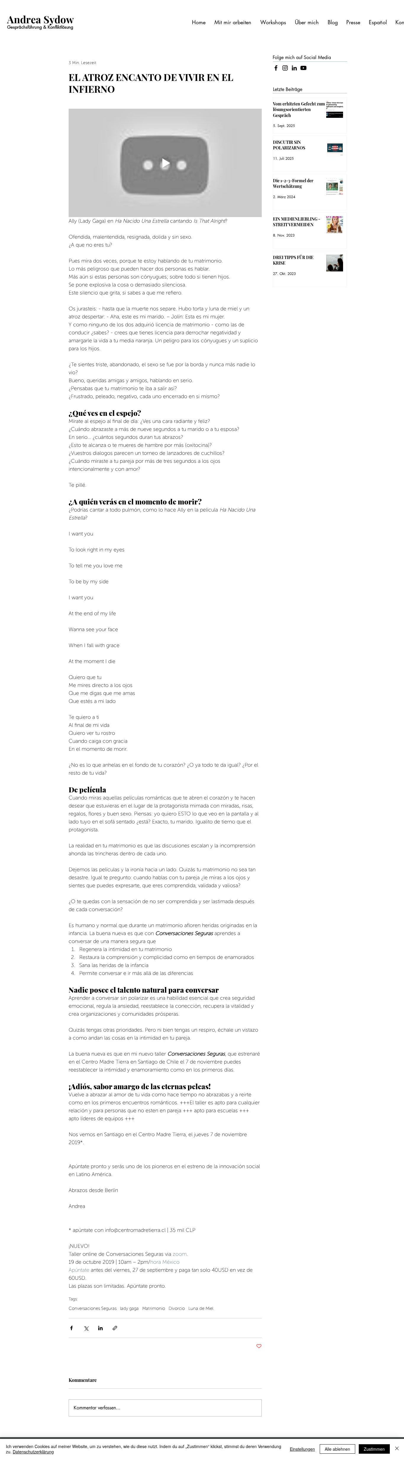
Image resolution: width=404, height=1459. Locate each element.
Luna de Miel (200, 1308)
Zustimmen (374, 1449)
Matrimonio (153, 1308)
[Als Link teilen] (115, 1328)
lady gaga (129, 1308)
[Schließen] (396, 1449)
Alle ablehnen (337, 1449)
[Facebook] (275, 67)
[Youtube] (303, 67)
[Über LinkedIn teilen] (100, 1328)
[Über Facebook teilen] (71, 1328)
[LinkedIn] (294, 67)
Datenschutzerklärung (33, 1452)
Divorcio (177, 1308)
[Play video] (165, 163)
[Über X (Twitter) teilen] (86, 1328)
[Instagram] (285, 67)
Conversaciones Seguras (93, 1308)
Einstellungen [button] (302, 1449)
